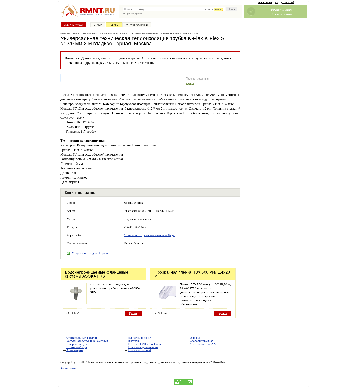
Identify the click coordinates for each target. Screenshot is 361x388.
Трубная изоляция (197, 78)
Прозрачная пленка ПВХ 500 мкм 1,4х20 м (192, 274)
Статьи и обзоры (76, 347)
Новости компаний (139, 350)
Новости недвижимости (143, 347)
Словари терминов (201, 340)
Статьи (98, 25)
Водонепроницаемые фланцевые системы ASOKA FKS (96, 274)
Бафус (190, 83)
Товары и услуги (76, 344)
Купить (133, 313)
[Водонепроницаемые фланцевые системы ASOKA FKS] (75, 303)
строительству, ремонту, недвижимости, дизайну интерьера (167, 362)
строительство (86, 14)
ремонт (99, 14)
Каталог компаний (137, 25)
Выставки (134, 340)
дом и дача (109, 14)
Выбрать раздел (73, 25)
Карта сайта (68, 368)
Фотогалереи (74, 350)
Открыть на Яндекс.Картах (90, 253)
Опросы (195, 337)
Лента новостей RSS (203, 344)
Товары (113, 25)
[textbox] (174, 9)
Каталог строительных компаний (87, 340)
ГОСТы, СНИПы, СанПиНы (144, 344)
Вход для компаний (284, 2)
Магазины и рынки (139, 337)
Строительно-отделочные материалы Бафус (149, 235)
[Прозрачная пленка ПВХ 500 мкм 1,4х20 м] (165, 303)
